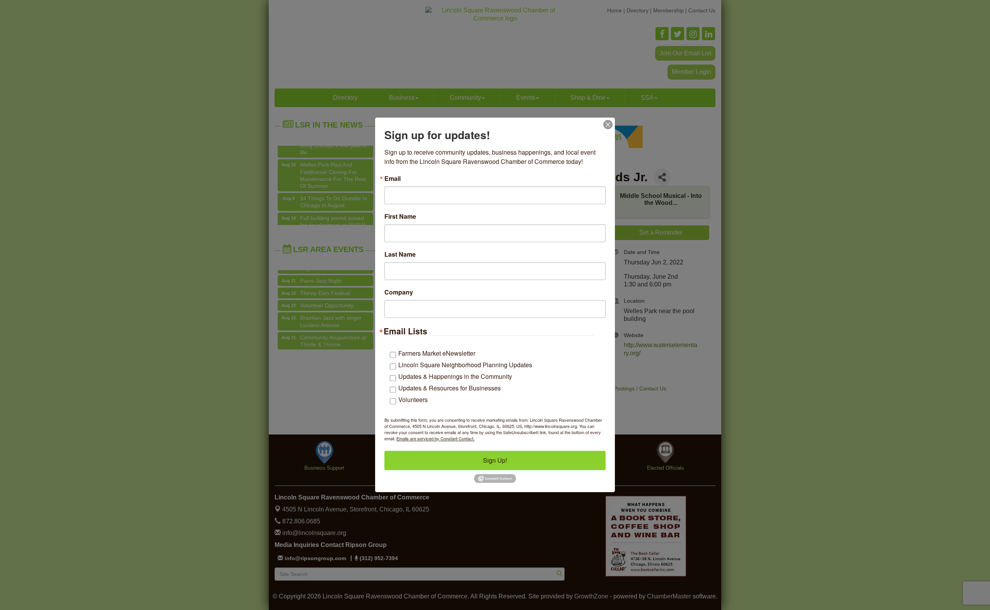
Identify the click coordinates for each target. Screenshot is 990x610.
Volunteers (413, 399)
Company (398, 292)
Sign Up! (495, 460)
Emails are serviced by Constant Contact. (435, 438)
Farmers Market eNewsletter (436, 353)
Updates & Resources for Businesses (449, 387)
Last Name (400, 254)
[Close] (608, 124)
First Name (400, 216)
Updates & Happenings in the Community (455, 376)
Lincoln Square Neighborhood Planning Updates (465, 364)
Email (392, 179)
